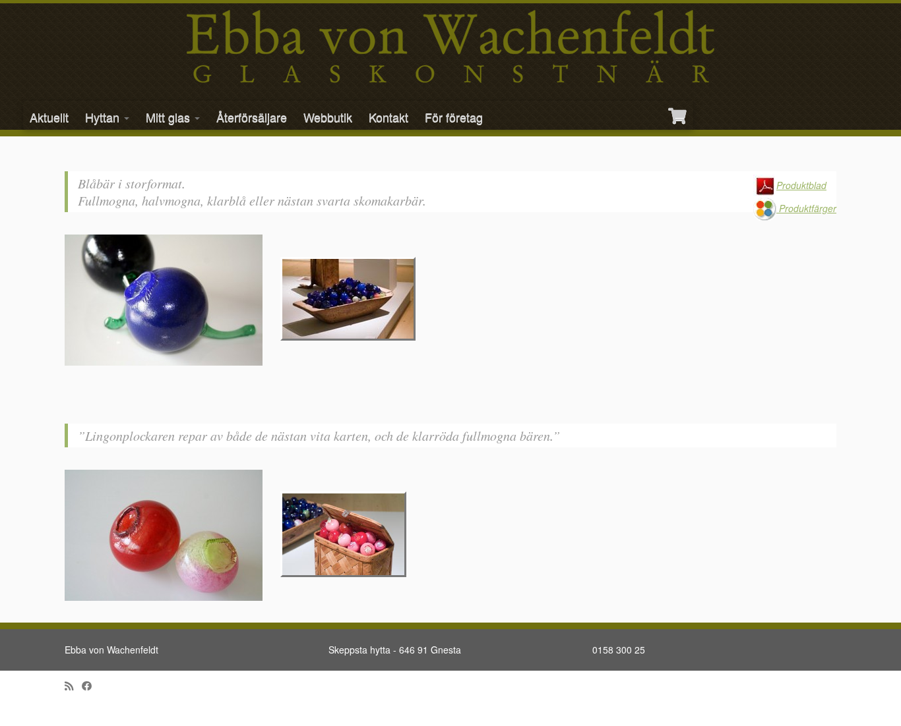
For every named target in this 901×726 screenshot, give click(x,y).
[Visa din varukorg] (678, 110)
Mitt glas (169, 116)
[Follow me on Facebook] (91, 685)
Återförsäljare (251, 116)
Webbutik (327, 116)
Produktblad (801, 185)
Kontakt (388, 116)
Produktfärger (806, 208)
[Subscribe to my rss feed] (73, 685)
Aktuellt (49, 116)
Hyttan (104, 116)
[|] (450, 46)
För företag (454, 116)
